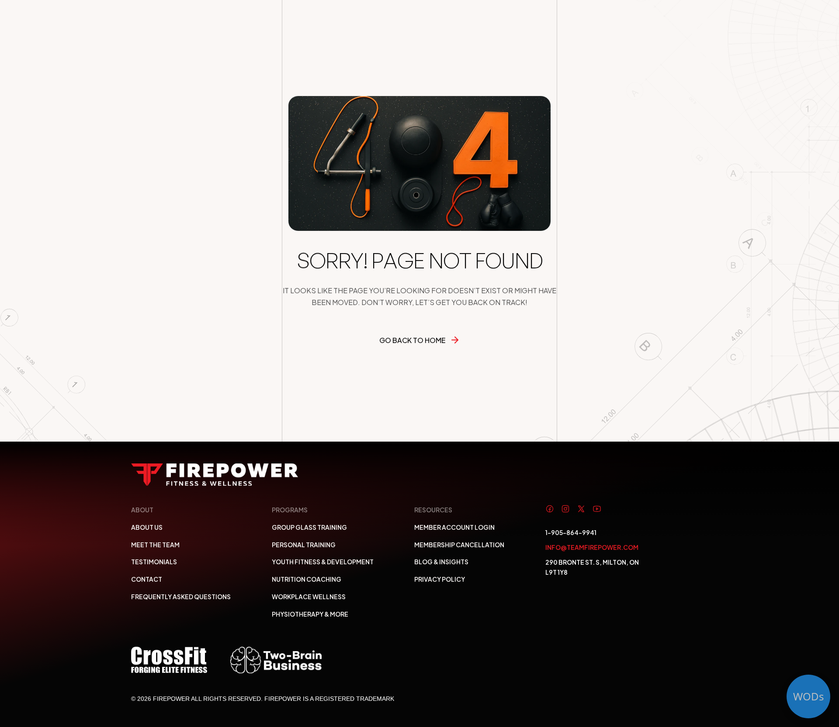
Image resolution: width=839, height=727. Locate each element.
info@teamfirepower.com (591, 547)
